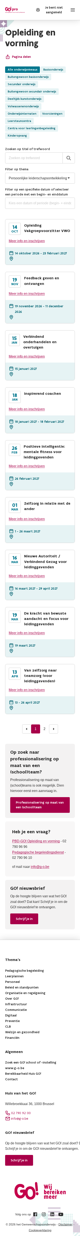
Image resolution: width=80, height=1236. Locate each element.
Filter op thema (16, 169)
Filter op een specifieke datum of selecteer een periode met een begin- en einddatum (37, 191)
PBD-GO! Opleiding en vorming (36, 841)
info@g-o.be (40, 867)
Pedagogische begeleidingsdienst (38, 852)
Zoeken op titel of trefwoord (27, 149)
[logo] (15, 10)
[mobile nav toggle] (72, 10)
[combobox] (40, 203)
